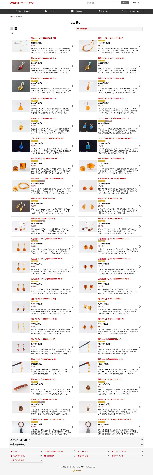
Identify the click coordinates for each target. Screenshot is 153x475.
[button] (76, 439)
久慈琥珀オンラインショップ (22, 3)
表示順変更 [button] (83, 29)
